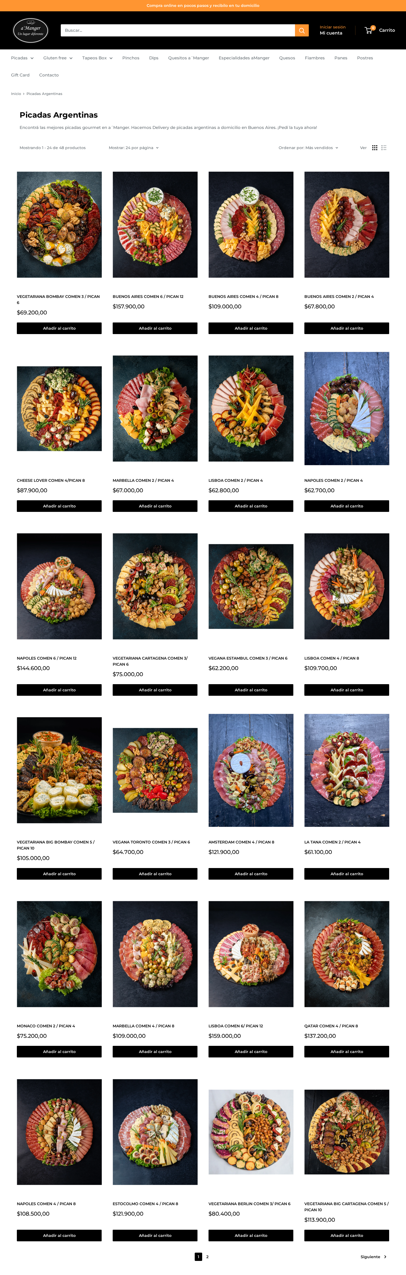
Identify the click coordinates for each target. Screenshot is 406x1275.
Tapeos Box (94, 57)
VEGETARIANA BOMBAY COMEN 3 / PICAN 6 (58, 299)
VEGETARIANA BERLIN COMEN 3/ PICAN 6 (250, 1203)
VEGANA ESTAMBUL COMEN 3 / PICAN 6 (248, 658)
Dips (154, 57)
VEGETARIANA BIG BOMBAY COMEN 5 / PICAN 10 (55, 845)
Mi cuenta (331, 33)
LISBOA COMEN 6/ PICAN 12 (236, 1025)
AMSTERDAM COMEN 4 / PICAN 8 (241, 842)
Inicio (16, 93)
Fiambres (315, 57)
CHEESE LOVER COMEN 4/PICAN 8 (51, 480)
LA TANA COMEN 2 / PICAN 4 (332, 842)
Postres (365, 57)
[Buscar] (302, 30)
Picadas (19, 57)
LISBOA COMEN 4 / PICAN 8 (331, 658)
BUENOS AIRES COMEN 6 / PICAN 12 (148, 296)
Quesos (287, 57)
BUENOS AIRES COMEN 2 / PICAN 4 (339, 296)
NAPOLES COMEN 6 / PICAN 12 (47, 658)
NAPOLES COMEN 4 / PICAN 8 (46, 1203)
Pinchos (130, 57)
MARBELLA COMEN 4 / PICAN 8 (143, 1025)
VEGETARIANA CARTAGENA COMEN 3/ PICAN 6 (150, 661)
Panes (340, 57)
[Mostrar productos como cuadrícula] (374, 147)
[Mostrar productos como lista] (383, 147)
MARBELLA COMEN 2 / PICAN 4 (143, 480)
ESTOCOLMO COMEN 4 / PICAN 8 (145, 1203)
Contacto (49, 75)
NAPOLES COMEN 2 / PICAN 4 (333, 480)
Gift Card (20, 75)
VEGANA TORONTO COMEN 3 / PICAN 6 (151, 842)
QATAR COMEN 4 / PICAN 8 (331, 1025)
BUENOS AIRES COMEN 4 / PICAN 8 (243, 296)
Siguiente (370, 1256)
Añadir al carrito (59, 328)
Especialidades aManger (244, 57)
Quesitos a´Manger (188, 57)
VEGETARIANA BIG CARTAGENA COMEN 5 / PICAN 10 (346, 1206)
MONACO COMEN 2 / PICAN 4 (46, 1025)
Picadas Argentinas (44, 93)
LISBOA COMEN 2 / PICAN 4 (236, 480)
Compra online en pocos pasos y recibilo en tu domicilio (203, 5)
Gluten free (55, 57)
